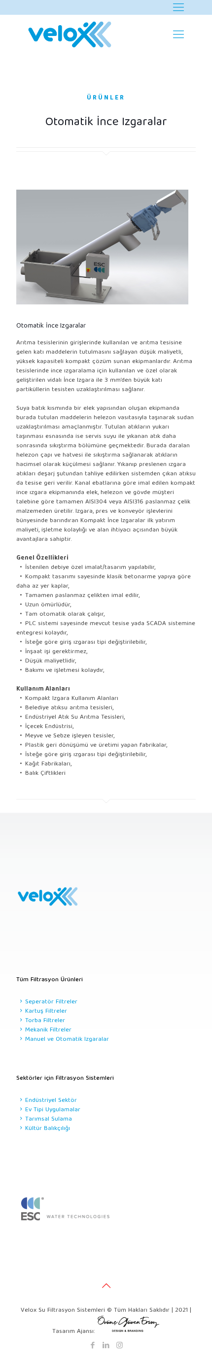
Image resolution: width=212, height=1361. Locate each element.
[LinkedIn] (106, 1346)
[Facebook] (93, 1346)
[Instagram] (119, 1346)
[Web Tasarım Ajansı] (128, 1331)
